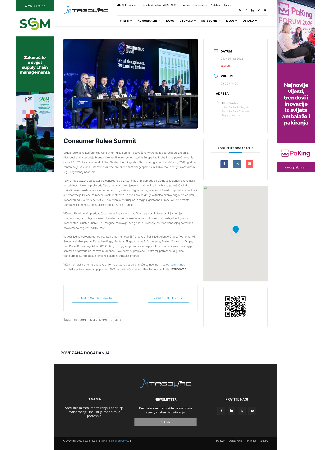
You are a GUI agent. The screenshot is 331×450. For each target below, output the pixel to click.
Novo (170, 20)
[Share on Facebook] (224, 164)
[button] (240, 10)
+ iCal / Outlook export (168, 298)
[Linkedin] (252, 10)
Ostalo (248, 20)
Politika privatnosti (119, 440)
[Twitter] (258, 10)
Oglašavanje (201, 4)
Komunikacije (147, 20)
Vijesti (124, 20)
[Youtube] (265, 10)
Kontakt (227, 4)
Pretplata (215, 4)
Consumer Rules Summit (91, 320)
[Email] (249, 164)
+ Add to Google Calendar (95, 298)
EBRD (118, 320)
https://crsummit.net (171, 264)
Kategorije (209, 20)
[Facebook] (246, 10)
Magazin (187, 4)
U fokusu (186, 20)
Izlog (230, 20)
